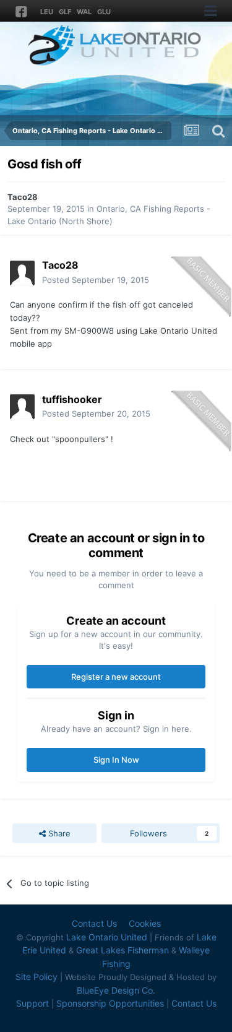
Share (58, 833)
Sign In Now (116, 760)
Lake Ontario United (106, 937)
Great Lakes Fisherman (122, 950)
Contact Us (94, 923)
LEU (46, 11)
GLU (104, 11)
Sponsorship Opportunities (110, 1003)
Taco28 (22, 197)
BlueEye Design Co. (116, 990)
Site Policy (36, 976)
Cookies (145, 923)
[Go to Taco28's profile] (22, 273)
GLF (65, 11)
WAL (84, 11)
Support (32, 1003)
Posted (95, 280)
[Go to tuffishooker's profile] (22, 406)
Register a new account (116, 677)
